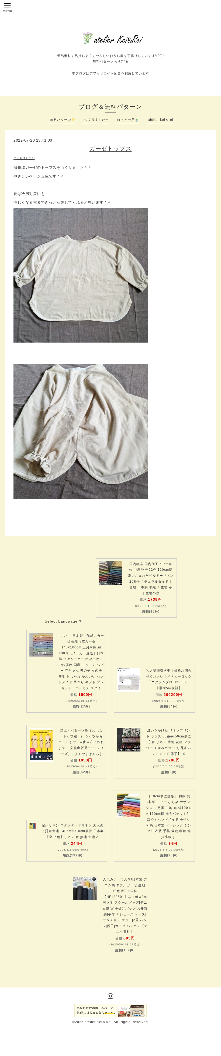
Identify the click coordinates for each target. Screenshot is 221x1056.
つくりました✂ (96, 120)
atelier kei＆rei (160, 120)
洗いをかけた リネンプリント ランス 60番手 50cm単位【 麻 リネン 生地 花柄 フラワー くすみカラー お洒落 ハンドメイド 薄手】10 (168, 742)
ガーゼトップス (110, 148)
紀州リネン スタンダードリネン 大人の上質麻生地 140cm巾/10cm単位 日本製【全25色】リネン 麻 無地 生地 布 (73, 831)
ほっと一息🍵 (128, 120)
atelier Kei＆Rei (98, 1022)
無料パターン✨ (62, 120)
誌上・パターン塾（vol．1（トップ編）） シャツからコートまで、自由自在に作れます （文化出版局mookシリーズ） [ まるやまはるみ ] (81, 742)
